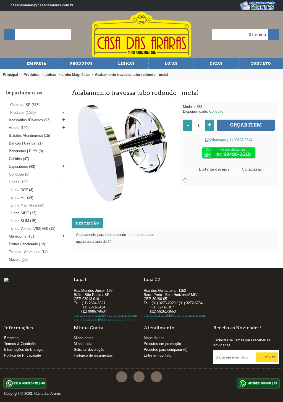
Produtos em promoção (162, 344)
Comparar (252, 169)
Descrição (87, 223)
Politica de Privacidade (22, 355)
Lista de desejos (214, 169)
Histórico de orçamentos (93, 355)
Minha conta (83, 338)
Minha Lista (83, 344)
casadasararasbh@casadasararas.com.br (177, 315)
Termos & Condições (21, 344)
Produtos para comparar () (165, 349)
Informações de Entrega (23, 349)
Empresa (11, 338)
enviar (270, 357)
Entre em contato (157, 355)
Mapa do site (154, 338)
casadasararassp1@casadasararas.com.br (108, 315)
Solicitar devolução (89, 349)
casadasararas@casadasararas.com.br (105, 320)
